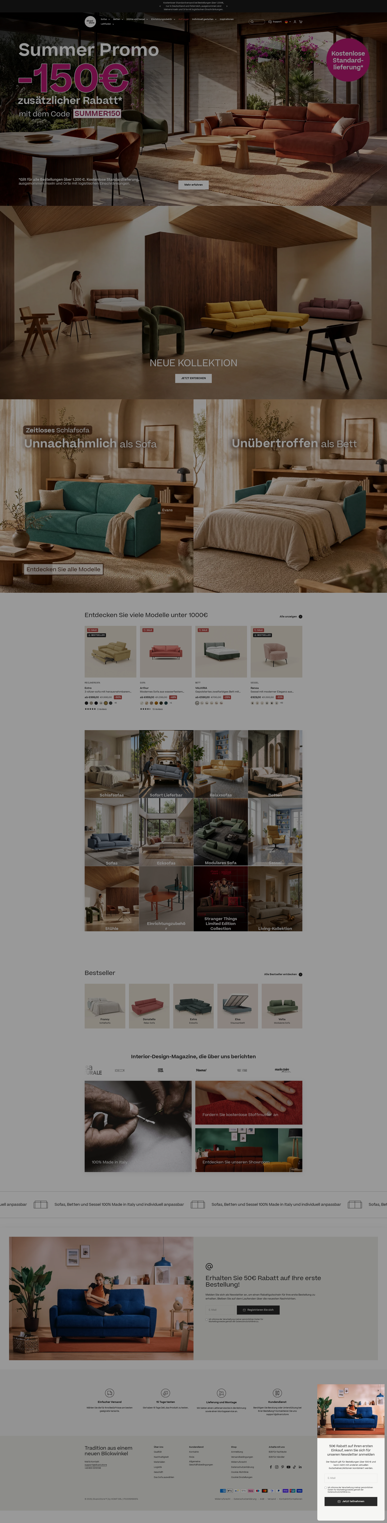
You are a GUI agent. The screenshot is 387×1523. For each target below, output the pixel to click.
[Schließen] (378, 1390)
